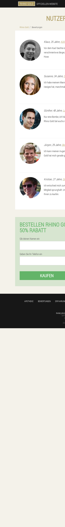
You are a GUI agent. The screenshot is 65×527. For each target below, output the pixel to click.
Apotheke (28, 301)
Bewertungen (44, 301)
